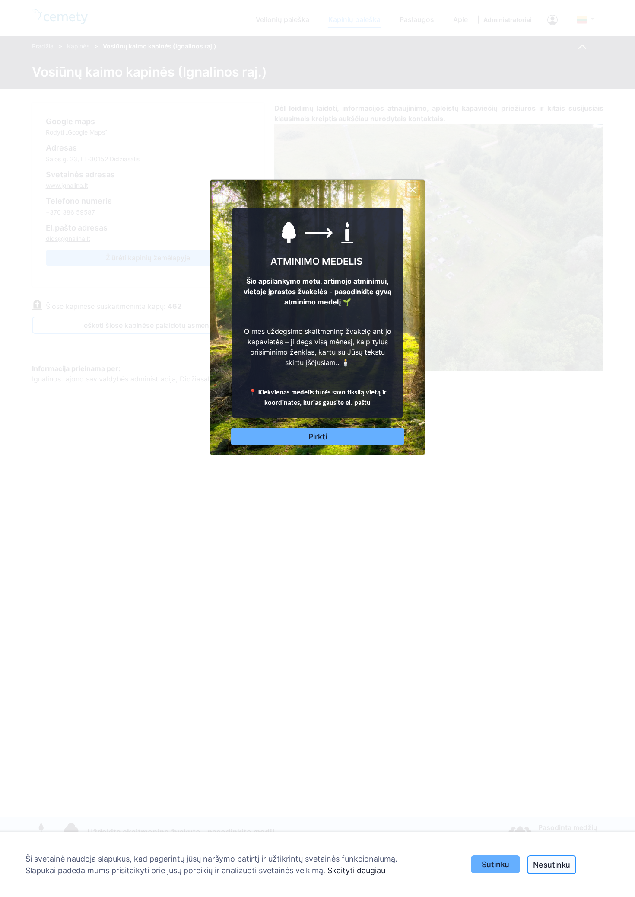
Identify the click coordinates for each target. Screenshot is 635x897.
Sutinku (496, 864)
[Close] (412, 189)
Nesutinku (551, 864)
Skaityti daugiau (356, 870)
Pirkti (317, 436)
